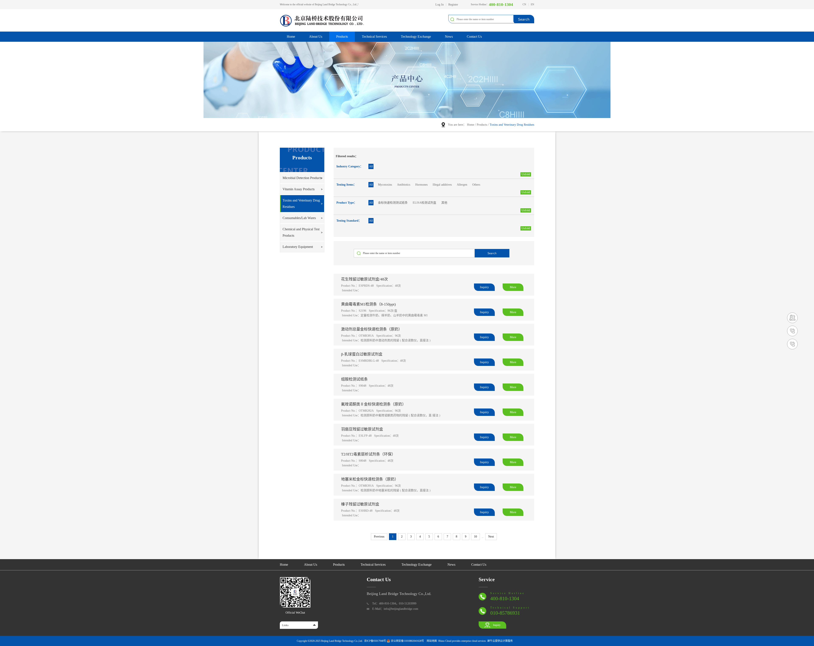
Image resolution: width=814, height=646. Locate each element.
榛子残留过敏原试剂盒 (360, 504)
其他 (444, 202)
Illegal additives (442, 184)
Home (291, 36)
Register (453, 4)
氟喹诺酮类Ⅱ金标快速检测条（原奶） (373, 404)
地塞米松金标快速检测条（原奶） (369, 479)
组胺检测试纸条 (354, 379)
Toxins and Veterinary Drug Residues (512, 124)
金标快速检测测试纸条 (393, 202)
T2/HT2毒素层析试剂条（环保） (368, 454)
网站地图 (431, 640)
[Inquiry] (792, 314)
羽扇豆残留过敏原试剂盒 (362, 429)
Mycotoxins (385, 184)
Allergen (462, 184)
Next (491, 536)
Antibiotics (403, 184)
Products (482, 124)
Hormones (421, 184)
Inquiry (496, 625)
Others (476, 184)
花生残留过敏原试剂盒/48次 (364, 279)
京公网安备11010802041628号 (407, 640)
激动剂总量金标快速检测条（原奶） (371, 329)
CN (524, 4)
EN (532, 4)
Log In (439, 4)
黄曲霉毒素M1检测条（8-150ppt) (368, 304)
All (371, 166)
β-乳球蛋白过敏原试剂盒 (361, 354)
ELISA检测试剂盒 (424, 202)
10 (475, 536)
